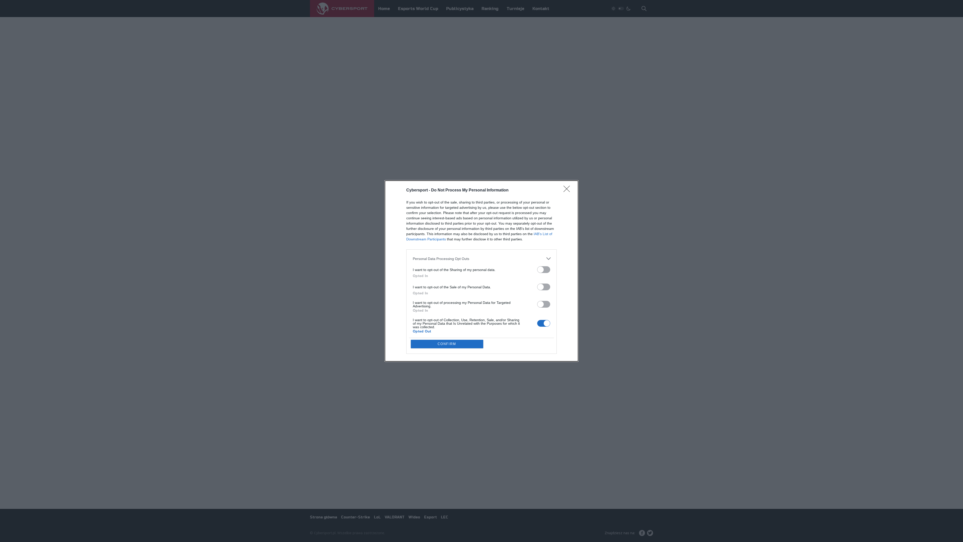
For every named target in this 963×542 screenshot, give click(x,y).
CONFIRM (447, 344)
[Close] (568, 190)
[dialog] (481, 271)
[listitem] (481, 258)
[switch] (543, 269)
